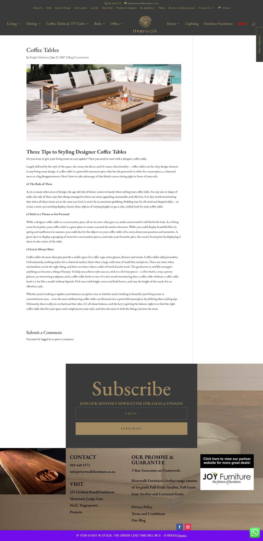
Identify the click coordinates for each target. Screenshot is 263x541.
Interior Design (63, 8)
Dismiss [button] (182, 535)
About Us (38, 8)
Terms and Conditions (148, 513)
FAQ (49, 8)
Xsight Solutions (39, 57)
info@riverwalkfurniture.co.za (92, 471)
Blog (70, 57)
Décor (171, 24)
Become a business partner (182, 8)
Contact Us (204, 8)
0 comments (82, 57)
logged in (46, 339)
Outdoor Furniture (218, 24)
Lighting (192, 24)
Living (12, 24)
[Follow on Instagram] (188, 527)
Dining (31, 24)
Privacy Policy (142, 506)
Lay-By (94, 8)
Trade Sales (107, 8)
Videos (161, 8)
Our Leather (80, 8)
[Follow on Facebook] (179, 527)
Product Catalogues (126, 8)
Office (115, 24)
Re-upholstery (147, 8)
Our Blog (139, 520)
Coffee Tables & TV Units (65, 24)
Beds (97, 24)
